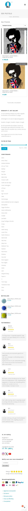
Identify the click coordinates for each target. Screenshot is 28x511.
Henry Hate (4, 213)
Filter (4, 148)
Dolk (2, 191)
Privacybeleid (7, 501)
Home (10, 16)
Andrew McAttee (5, 163)
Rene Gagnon (4, 260)
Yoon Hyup (4, 282)
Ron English (4, 262)
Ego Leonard (4, 193)
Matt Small (4, 238)
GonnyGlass (4, 204)
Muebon (3, 249)
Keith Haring (4, 229)
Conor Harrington (5, 185)
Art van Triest (4, 166)
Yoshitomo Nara (5, 284)
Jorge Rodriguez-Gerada (7, 221)
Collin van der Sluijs (6, 182)
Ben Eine (3, 174)
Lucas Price (4, 232)
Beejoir (3, 171)
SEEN (2, 268)
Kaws (2, 226)
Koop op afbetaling (8, 498)
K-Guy (3, 224)
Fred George (4, 199)
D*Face (3, 188)
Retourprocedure (8, 496)
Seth (2, 271)
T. (1, 279)
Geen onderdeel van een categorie (10, 202)
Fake (2, 196)
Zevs (2, 290)
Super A (3, 276)
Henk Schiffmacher (6, 210)
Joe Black (3, 218)
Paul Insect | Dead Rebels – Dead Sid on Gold (10, 91)
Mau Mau (3, 240)
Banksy (3, 169)
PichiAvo (3, 254)
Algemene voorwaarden (10, 491)
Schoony (3, 265)
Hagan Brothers (5, 207)
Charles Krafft (4, 180)
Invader (3, 215)
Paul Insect (4, 251)
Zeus (2, 287)
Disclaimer (6, 493)
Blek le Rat (4, 177)
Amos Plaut (4, 160)
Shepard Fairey (5, 273)
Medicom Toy (4, 246)
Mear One (4, 243)
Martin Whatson (5, 235)
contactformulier (5, 136)
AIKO (2, 158)
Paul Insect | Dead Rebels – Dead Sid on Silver (10, 56)
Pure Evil (3, 257)
